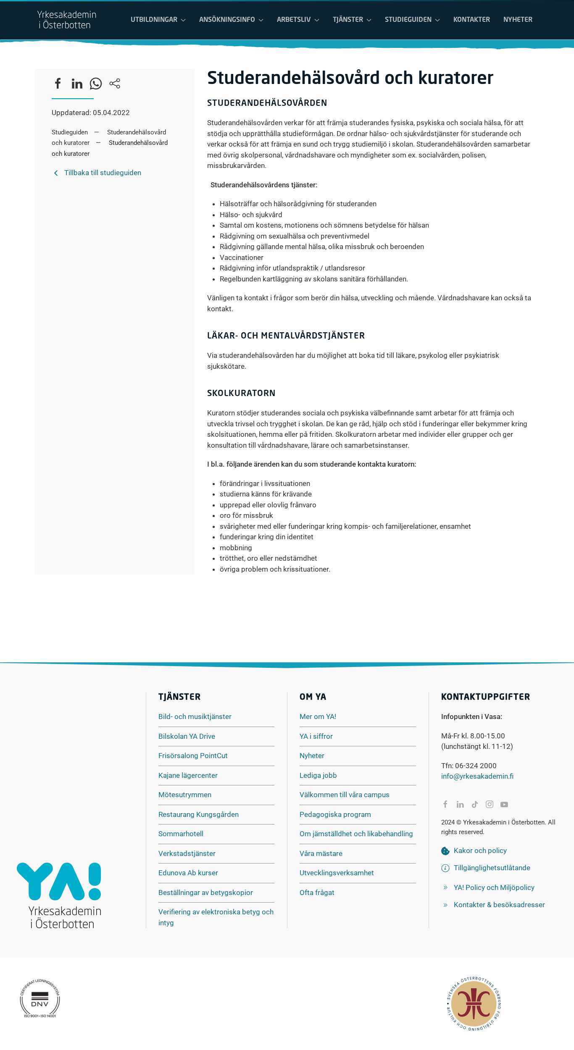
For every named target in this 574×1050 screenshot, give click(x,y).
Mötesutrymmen (184, 794)
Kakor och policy (480, 850)
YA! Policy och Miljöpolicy (494, 887)
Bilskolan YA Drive (186, 736)
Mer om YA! (318, 716)
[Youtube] (504, 804)
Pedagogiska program (335, 814)
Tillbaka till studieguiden (102, 172)
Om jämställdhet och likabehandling (356, 834)
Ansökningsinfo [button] (227, 20)
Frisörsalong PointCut (193, 755)
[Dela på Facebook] (445, 804)
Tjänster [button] (348, 20)
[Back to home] (66, 20)
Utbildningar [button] (154, 20)
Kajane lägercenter (188, 775)
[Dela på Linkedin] (460, 804)
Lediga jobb (318, 775)
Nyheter (517, 20)
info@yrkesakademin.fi (477, 776)
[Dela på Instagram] (489, 804)
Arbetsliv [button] (294, 20)
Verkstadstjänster (187, 853)
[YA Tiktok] (475, 804)
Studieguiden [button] (408, 20)
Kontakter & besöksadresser (499, 904)
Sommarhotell (180, 834)
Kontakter (471, 20)
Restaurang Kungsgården (198, 814)
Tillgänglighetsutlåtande (492, 868)
